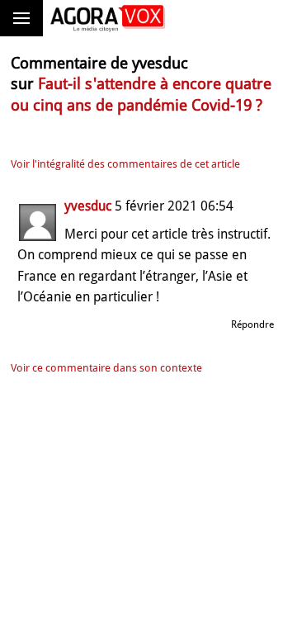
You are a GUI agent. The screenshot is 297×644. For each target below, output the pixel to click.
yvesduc (87, 206)
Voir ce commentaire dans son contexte (106, 368)
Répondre (252, 324)
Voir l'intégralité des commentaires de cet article (125, 164)
